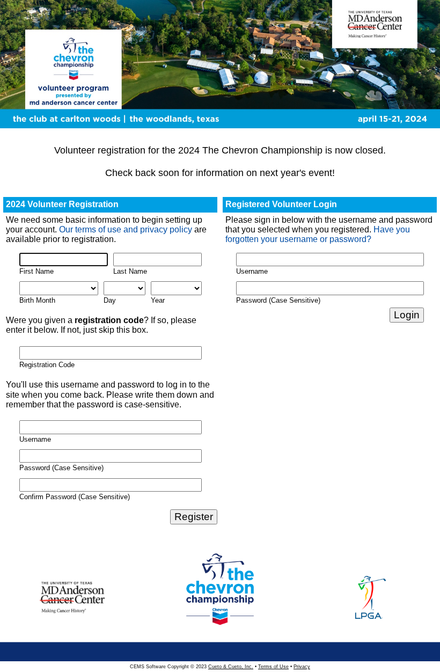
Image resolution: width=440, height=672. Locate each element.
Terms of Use (273, 666)
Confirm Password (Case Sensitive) (74, 497)
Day (110, 300)
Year (158, 300)
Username (35, 439)
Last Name (130, 271)
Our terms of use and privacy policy (125, 229)
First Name (36, 271)
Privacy (302, 666)
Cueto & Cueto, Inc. (230, 666)
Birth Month (37, 300)
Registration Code (47, 365)
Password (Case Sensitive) (61, 468)
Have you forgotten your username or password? (317, 234)
